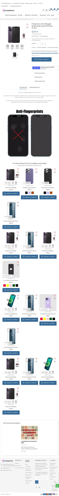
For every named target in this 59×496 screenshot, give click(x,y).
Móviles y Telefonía (32, 15)
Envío (26, 464)
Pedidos (52, 471)
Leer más (23, 451)
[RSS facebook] (36, 486)
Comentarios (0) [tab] (34, 87)
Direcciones (52, 476)
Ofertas (17, 463)
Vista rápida (8, 183)
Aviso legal (27, 466)
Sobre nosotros (29, 472)
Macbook (43, 15)
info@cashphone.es (16, 6)
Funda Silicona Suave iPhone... (11, 280)
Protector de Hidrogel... (11, 187)
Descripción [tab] (23, 87)
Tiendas (27, 483)
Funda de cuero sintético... (48, 187)
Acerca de (29, 3)
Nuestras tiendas (6, 3)
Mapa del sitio (28, 480)
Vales (51, 479)
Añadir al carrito (42, 59)
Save (48, 15)
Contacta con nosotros (18, 3)
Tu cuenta (52, 460)
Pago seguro (28, 475)
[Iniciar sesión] (46, 10)
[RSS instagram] (39, 486)
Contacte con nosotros (28, 477)
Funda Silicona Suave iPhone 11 (48, 314)
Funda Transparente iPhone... (11, 221)
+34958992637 (5, 468)
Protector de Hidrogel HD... (11, 314)
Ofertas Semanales (11, 15)
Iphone (21, 15)
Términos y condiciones (28, 469)
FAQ (36, 3)
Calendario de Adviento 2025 (29, 442)
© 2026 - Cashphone (6, 494)
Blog (41, 3)
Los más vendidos (19, 467)
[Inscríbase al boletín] (36, 482)
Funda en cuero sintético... (29, 187)
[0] (56, 10)
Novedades (18, 465)
